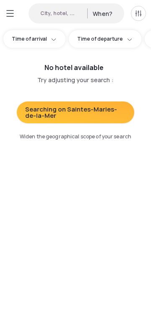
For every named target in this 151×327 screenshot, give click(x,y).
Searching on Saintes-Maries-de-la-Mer (71, 112)
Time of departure (100, 38)
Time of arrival (29, 38)
